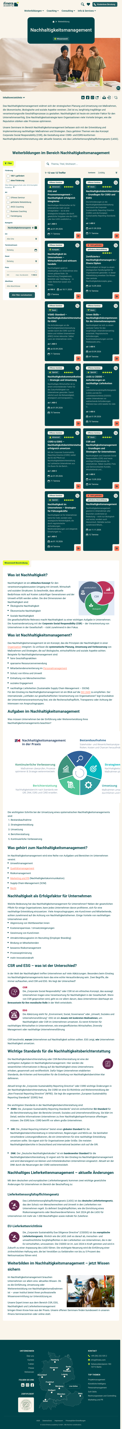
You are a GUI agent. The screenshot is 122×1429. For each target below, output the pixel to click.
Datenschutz (47, 1421)
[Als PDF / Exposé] (109, 97)
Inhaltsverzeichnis (12, 97)
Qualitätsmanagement (22, 868)
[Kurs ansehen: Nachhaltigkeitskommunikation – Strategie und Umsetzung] (63, 395)
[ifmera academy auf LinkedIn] (22, 1385)
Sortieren (91, 173)
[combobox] (83, 164)
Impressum (59, 1421)
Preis (7, 267)
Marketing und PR (19, 878)
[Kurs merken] (115, 97)
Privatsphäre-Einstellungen (76, 1421)
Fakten (31, 1364)
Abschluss (9, 281)
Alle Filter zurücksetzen (22, 295)
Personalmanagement (55, 668)
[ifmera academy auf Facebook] (32, 1385)
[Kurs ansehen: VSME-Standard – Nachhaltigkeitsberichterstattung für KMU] (63, 331)
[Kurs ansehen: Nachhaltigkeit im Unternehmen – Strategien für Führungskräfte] (63, 521)
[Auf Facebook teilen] (87, 97)
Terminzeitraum (11, 245)
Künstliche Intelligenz (97, 1384)
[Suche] (82, 4)
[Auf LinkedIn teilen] (83, 97)
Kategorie (9, 223)
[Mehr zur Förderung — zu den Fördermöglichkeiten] (14, 187)
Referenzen (29, 1372)
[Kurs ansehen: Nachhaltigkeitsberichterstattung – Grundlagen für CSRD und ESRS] (101, 208)
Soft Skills (92, 1392)
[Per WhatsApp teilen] (92, 97)
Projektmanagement (96, 1380)
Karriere (31, 1360)
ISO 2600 (85, 692)
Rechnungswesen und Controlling (102, 1396)
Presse (31, 1368)
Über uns (30, 1356)
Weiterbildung (63, 21)
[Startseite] (53, 22)
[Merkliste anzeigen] (88, 4)
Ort (6, 234)
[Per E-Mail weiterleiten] (97, 97)
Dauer (7, 256)
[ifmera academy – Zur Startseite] (11, 4)
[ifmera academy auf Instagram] (27, 1385)
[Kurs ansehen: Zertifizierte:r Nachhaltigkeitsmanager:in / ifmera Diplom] (101, 270)
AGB (38, 1421)
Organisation (14, 646)
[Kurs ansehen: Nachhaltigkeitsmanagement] (101, 521)
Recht (13, 888)
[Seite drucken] (104, 97)
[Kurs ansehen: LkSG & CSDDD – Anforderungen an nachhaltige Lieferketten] (101, 395)
